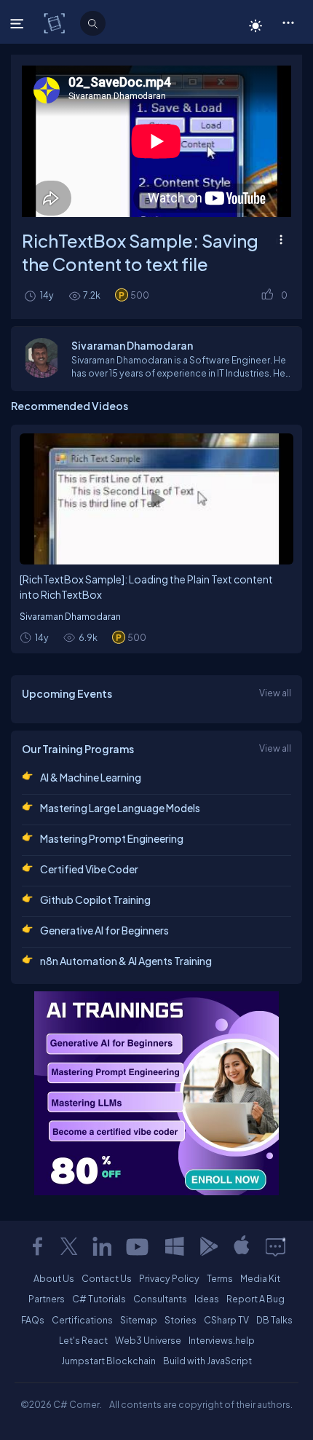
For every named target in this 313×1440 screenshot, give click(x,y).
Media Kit (260, 1278)
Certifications (82, 1320)
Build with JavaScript (207, 1360)
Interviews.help (222, 1340)
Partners (46, 1299)
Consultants (160, 1299)
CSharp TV (226, 1320)
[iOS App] (241, 1246)
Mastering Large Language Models (120, 807)
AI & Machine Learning (90, 777)
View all (275, 693)
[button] (287, 22)
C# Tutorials (99, 1299)
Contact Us (107, 1278)
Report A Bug (255, 1299)
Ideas (206, 1299)
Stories (181, 1320)
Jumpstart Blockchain (108, 1360)
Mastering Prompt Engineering (111, 838)
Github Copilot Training (95, 899)
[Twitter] (69, 1246)
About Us (53, 1278)
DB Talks (274, 1320)
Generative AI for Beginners (104, 930)
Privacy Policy (169, 1278)
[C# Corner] (56, 23)
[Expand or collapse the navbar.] (18, 23)
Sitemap (138, 1320)
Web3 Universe (148, 1340)
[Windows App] (174, 1246)
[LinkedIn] (101, 1246)
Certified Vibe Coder (89, 869)
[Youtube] (138, 1246)
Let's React (83, 1340)
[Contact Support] (275, 1246)
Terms (220, 1278)
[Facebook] (37, 1246)
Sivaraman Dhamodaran (70, 616)
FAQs (32, 1320)
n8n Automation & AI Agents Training (126, 960)
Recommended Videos (69, 405)
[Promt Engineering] (156, 1093)
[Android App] (208, 1246)
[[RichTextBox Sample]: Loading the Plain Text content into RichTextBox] (156, 498)
